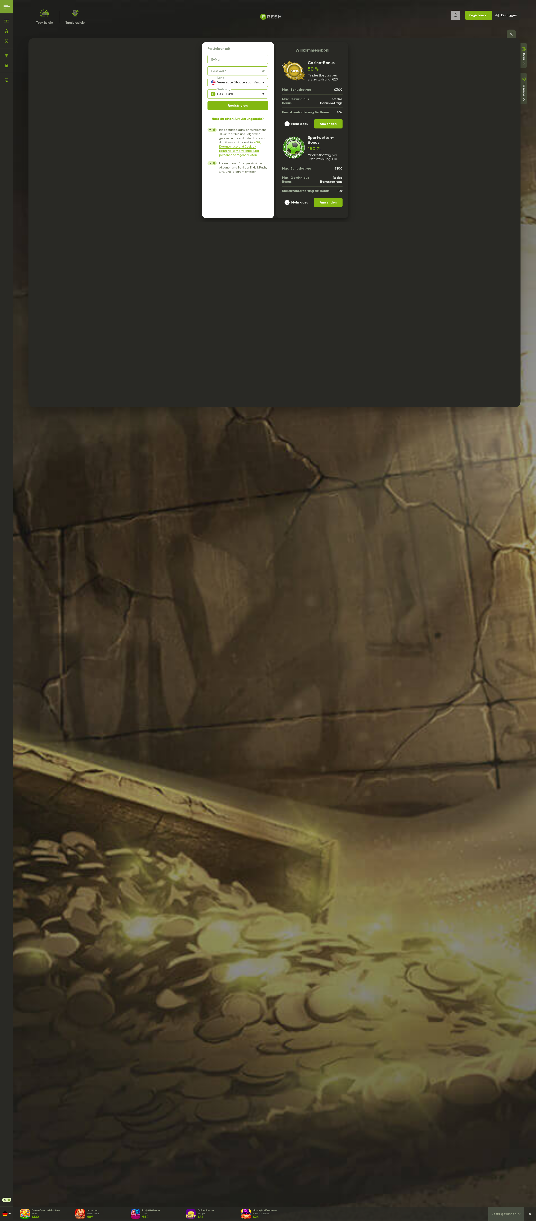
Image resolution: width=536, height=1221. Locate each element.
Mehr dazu (299, 124)
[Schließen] (530, 1214)
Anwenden (328, 124)
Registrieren (478, 15)
